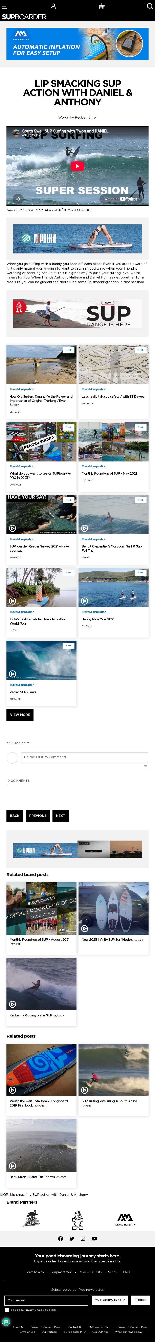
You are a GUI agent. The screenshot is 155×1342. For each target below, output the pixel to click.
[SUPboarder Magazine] (24, 17)
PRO (126, 1272)
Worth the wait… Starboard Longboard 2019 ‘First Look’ (39, 1103)
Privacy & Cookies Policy (133, 1327)
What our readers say (128, 1332)
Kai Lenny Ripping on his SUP (37, 1015)
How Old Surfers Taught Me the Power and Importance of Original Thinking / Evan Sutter (41, 401)
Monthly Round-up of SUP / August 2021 (39, 942)
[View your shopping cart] (102, 6)
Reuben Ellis (85, 117)
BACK (14, 816)
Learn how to (34, 1272)
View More (20, 715)
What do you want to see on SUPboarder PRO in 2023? (40, 475)
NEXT (60, 816)
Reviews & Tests (90, 1272)
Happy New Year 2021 (98, 619)
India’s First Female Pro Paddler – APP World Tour (37, 621)
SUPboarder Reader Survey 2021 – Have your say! (39, 548)
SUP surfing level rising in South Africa (109, 1103)
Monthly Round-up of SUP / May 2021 (109, 473)
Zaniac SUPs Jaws (23, 692)
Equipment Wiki (61, 1272)
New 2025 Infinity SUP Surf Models (112, 939)
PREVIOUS (37, 816)
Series (112, 1272)
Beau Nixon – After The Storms (38, 1177)
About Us (18, 1327)
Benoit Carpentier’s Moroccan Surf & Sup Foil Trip (112, 548)
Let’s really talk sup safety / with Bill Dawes (113, 396)
